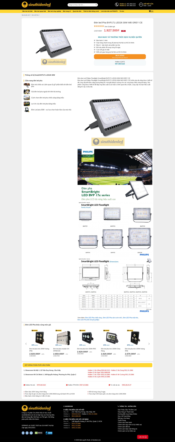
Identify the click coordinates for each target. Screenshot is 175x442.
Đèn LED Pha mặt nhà (130, 317)
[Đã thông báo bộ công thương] (48, 433)
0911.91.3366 (92, 414)
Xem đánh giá (110, 26)
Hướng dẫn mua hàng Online (127, 414)
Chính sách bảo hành (125, 422)
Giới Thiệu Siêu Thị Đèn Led (127, 410)
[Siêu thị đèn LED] (36, 5)
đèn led (24, 417)
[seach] (96, 5)
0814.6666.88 (76, 416)
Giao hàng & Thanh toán (126, 412)
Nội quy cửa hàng (124, 418)
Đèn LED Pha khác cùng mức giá (38, 325)
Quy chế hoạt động (124, 416)
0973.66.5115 (41, 385)
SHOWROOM (69, 406)
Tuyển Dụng (122, 420)
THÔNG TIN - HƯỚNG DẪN (127, 406)
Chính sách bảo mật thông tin (127, 429)
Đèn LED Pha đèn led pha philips (88, 320)
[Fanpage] (23, 433)
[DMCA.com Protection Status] (38, 433)
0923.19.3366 (76, 423)
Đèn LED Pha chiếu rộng (93, 317)
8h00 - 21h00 (148, 4)
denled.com (97, 440)
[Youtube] (31, 433)
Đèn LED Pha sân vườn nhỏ (112, 317)
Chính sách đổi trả (124, 427)
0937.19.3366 (83, 385)
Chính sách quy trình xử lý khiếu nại (130, 424)
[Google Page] (27, 433)
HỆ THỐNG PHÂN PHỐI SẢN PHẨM (37, 365)
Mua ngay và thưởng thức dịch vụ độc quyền (120, 37)
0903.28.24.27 (126, 385)
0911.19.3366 (76, 425)
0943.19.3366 (76, 428)
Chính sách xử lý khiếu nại (126, 431)
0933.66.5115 (76, 414)
